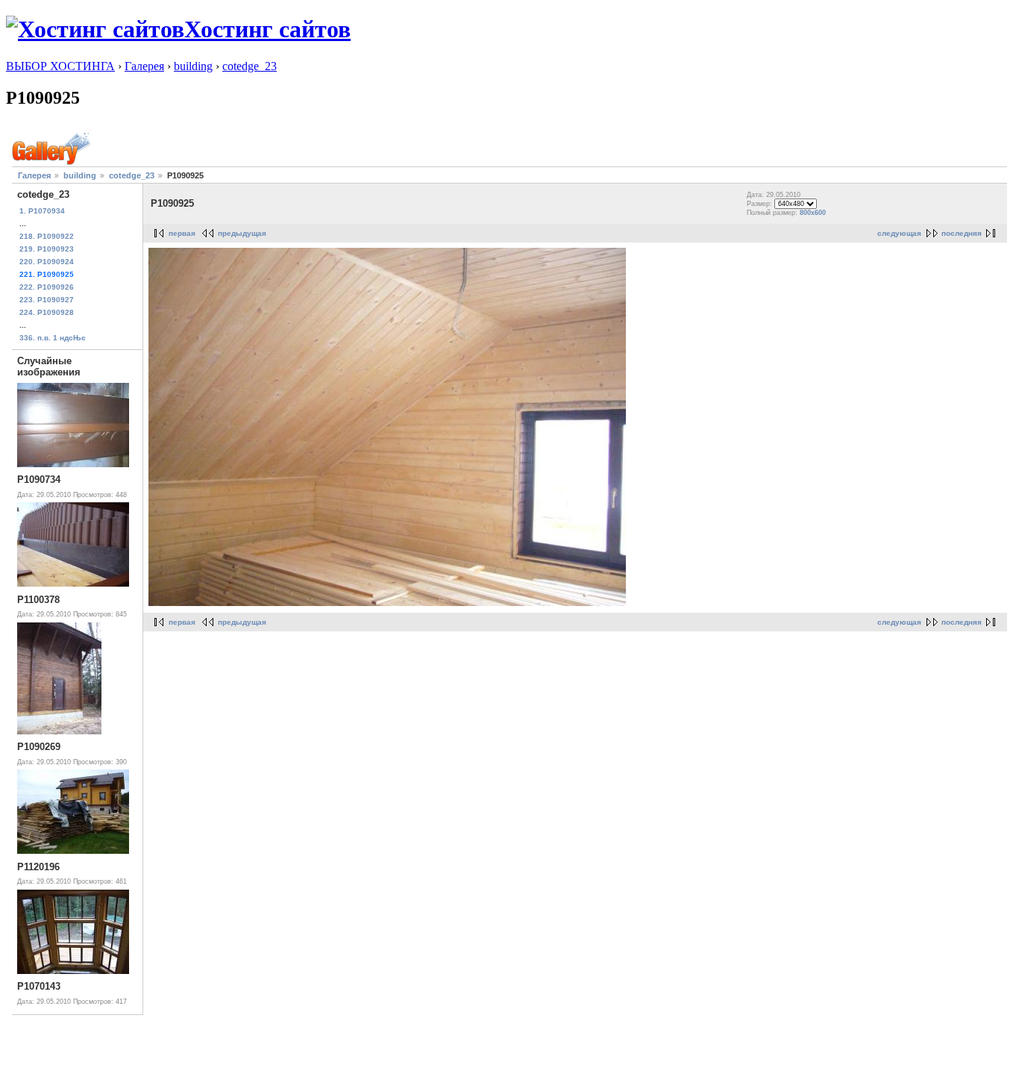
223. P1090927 (46, 300)
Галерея (144, 66)
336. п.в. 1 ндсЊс (52, 338)
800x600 (813, 212)
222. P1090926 (46, 287)
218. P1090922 (46, 236)
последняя (961, 233)
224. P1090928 (46, 312)
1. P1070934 (42, 211)
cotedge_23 (249, 66)
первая (182, 233)
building (193, 66)
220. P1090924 (46, 261)
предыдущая (242, 233)
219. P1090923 (46, 249)
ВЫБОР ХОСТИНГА (60, 66)
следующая (899, 233)
